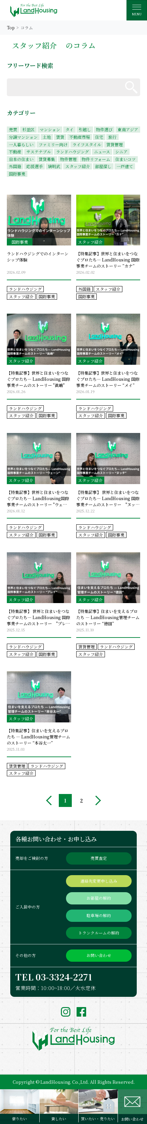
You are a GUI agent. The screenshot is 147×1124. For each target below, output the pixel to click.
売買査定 (99, 858)
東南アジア (128, 129)
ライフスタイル (86, 144)
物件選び (104, 129)
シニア (121, 151)
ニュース (102, 151)
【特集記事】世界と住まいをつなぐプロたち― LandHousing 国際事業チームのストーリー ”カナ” (107, 260)
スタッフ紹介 (77, 166)
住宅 (99, 137)
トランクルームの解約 (98, 932)
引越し (85, 129)
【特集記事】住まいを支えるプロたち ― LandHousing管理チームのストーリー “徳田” (107, 617)
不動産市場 (79, 137)
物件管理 (68, 159)
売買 (13, 129)
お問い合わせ (98, 955)
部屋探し (103, 166)
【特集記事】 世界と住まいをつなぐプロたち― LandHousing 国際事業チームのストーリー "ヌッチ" (107, 498)
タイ (69, 129)
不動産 (15, 151)
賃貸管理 (114, 144)
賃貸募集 (47, 159)
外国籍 (15, 166)
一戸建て (125, 166)
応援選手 (34, 166)
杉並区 (28, 129)
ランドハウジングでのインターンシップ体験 (37, 257)
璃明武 (54, 166)
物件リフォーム (96, 159)
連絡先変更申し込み (98, 881)
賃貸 (60, 137)
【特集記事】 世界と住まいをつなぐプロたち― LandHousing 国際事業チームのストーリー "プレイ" (38, 617)
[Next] (96, 800)
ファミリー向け (53, 144)
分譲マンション (23, 137)
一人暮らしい (21, 144)
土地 (47, 137)
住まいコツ (125, 159)
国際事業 (17, 174)
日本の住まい (21, 159)
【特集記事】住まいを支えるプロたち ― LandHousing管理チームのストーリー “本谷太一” (38, 737)
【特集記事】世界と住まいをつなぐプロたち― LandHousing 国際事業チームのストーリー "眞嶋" (38, 379)
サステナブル (38, 151)
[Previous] (50, 800)
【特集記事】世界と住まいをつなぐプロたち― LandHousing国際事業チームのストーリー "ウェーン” (38, 498)
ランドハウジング (72, 151)
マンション (50, 129)
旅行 (112, 137)
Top (11, 27)
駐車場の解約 (98, 915)
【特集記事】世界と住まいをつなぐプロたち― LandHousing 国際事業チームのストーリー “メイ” (107, 379)
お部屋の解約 (98, 898)
